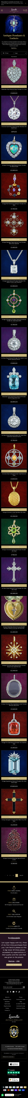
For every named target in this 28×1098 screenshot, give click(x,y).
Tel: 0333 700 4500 (20, 1003)
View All (21, 875)
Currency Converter (20, 999)
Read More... (14, 48)
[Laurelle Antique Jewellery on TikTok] (19, 992)
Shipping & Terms (7, 999)
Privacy (20, 997)
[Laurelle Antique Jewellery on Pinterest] (16, 992)
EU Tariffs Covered (9, 1046)
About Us (7, 997)
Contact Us (7, 1010)
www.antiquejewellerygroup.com (14, 983)
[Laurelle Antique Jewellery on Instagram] (7, 992)
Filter (7, 53)
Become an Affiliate (20, 1008)
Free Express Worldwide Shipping (14, 1048)
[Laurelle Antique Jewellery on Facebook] (10, 992)
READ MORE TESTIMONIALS (14, 964)
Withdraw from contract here (8, 1056)
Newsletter (7, 1001)
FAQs (21, 1001)
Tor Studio (17, 1095)
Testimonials (7, 1003)
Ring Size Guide (7, 1006)
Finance (7, 1008)
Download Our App (21, 1006)
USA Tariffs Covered (19, 1046)
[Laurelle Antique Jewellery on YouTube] (13, 992)
